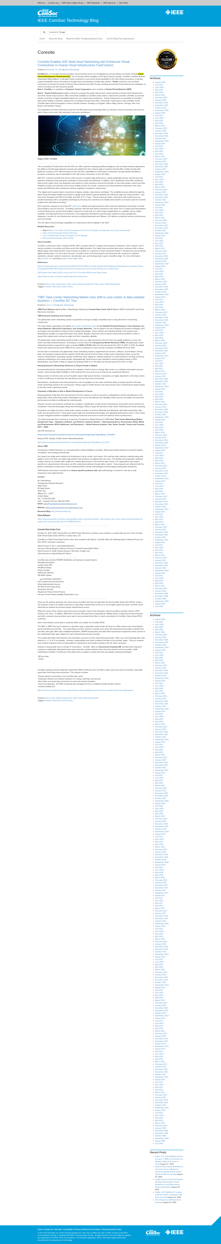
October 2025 (160, 108)
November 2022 (161, 197)
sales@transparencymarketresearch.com (60, 504)
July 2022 (159, 207)
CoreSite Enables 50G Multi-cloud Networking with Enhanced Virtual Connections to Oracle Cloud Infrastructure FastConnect (83, 63)
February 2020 (161, 282)
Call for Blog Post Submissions (120, 39)
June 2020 (159, 271)
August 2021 (160, 236)
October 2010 (160, 568)
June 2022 (159, 210)
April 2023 (159, 184)
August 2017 (160, 358)
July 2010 (159, 576)
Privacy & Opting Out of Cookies (87, 1229)
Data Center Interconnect (56, 284)
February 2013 (161, 496)
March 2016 (160, 402)
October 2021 (160, 230)
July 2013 (159, 484)
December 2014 (161, 440)
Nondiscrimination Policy (112, 1229)
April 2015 (159, 430)
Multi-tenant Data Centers (62, 287)
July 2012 (159, 514)
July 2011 (159, 545)
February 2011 (161, 558)
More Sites (123, 3)
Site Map (58, 1229)
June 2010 (159, 578)
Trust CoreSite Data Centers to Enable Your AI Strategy (65, 235)
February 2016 (161, 404)
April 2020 (159, 276)
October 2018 (160, 322)
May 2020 (159, 274)
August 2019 (160, 297)
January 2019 (160, 315)
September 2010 (162, 570)
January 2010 (160, 591)
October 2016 (160, 384)
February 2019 (161, 312)
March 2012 (160, 524)
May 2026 (159, 90)
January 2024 (160, 161)
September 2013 (162, 478)
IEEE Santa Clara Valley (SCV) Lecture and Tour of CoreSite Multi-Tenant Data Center (72, 273)
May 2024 (159, 151)
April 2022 (159, 215)
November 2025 (161, 105)
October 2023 (160, 169)
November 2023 (161, 167)
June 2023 (159, 179)
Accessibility (68, 1229)
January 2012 (160, 530)
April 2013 (159, 491)
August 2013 (160, 481)
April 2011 (159, 553)
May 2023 (159, 182)
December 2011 (161, 532)
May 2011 (159, 550)
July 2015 (159, 422)
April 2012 (159, 522)
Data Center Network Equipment (80, 284)
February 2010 (161, 588)
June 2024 (159, 149)
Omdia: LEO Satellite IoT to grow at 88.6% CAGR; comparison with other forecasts (168, 1194)
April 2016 (159, 399)
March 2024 (160, 156)
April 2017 (159, 368)
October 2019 (160, 292)
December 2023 (161, 164)
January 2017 (160, 376)
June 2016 (159, 394)
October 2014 (160, 445)
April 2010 (159, 583)
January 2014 (160, 468)
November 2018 (161, 320)
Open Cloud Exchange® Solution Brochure (60, 233)
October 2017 (160, 353)
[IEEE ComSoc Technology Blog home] (48, 13)
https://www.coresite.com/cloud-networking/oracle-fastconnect (62, 276)
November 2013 (161, 473)
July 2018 (159, 330)
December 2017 (161, 348)
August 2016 (160, 389)
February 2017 (161, 374)
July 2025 (159, 115)
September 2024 (162, 141)
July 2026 (159, 85)
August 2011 (160, 542)
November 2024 (161, 136)
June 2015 (159, 425)
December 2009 (161, 593)
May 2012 (159, 519)
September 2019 (162, 294)
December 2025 (161, 103)
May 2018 (159, 335)
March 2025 (160, 126)
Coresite (47, 287)
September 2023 (162, 172)
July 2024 (159, 146)
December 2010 (161, 563)
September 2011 (161, 540)
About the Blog (55, 39)
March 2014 (160, 463)
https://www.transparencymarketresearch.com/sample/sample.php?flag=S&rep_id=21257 (74, 442)
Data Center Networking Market (107, 284)
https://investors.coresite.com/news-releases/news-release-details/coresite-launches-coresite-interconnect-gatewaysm (85, 690)
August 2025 (160, 113)
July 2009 (159, 606)
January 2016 (160, 407)
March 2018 (160, 340)
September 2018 (162, 325)
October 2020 (160, 261)
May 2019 (159, 305)
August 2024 (160, 144)
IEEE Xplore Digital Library (72, 3)
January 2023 (160, 192)
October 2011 (160, 537)
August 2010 (160, 573)
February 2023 (161, 190)
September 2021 (162, 233)
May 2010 (159, 581)
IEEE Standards (93, 3)
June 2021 (159, 241)
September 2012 (162, 509)
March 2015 (160, 432)
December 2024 (161, 133)
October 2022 (160, 200)
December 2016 (161, 379)
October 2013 (160, 476)
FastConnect (76, 206)
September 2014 (162, 448)
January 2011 (160, 560)
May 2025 (159, 121)
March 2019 (160, 310)
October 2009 (160, 599)
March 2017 (160, 371)
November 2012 (161, 504)
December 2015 (161, 409)
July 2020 (159, 269)
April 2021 (159, 246)
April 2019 (159, 307)
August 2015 (160, 420)
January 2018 (160, 345)
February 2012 (161, 527)
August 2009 (160, 604)
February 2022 (161, 220)
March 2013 (160, 494)
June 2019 (159, 302)
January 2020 (160, 284)
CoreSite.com (46, 258)
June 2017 (159, 363)
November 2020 (161, 259)
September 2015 (162, 417)
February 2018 (161, 343)
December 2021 (161, 225)
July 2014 (159, 453)
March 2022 (160, 218)
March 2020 (160, 279)
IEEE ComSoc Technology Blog (68, 20)
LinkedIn (69, 258)
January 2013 (160, 499)
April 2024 (159, 154)
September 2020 (162, 264)
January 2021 (160, 253)
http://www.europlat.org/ (61, 511)
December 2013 (161, 471)
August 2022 (160, 205)
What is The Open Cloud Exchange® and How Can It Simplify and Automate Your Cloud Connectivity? (89, 230)
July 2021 (159, 238)
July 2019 (159, 299)
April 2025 (159, 123)
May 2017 (159, 366)
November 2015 (161, 412)
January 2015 (160, 438)
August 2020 (160, 266)
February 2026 (161, 98)
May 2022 (159, 213)
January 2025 (160, 131)
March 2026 (160, 95)
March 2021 (160, 248)
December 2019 (161, 287)
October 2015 (160, 415)
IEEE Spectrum (109, 3)
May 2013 (159, 489)
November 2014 (161, 443)
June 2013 (159, 486)
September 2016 (162, 386)
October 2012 (160, 507)
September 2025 (162, 110)
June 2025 (159, 118)
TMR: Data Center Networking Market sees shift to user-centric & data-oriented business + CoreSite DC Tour (91, 298)
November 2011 (161, 535)
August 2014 (160, 450)
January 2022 (160, 223)
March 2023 (160, 187)
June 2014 (159, 455)
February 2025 (161, 128)
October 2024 (160, 138)
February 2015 (161, 435)
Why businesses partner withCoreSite (58, 238)
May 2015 (159, 427)
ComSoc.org (53, 3)
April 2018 (159, 338)
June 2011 (159, 547)
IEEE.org (41, 3)
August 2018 (160, 328)
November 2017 (161, 351)
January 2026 (160, 100)
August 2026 (160, 82)
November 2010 (161, 565)
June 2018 (159, 333)
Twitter (80, 258)
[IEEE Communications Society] (153, 1233)
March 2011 (160, 555)
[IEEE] (172, 12)
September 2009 (162, 601)
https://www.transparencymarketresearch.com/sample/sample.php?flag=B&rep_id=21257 (76, 435)
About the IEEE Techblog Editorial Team (84, 39)
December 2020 (161, 256)
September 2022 (162, 202)
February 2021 (161, 251)
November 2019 (161, 289)
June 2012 (159, 517)
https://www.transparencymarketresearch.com (64, 507)
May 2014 (159, 458)
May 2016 (159, 397)
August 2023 (160, 174)
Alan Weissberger (72, 70)
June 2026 (159, 87)
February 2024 (161, 159)
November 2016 (161, 381)
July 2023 (159, 177)
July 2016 (159, 392)
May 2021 (159, 243)
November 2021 (161, 228)
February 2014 (161, 466)
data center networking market (83, 326)
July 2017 (159, 361)
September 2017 (162, 356)
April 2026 (159, 92)
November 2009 (161, 596)
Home (42, 39)
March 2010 (160, 586)
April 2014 (159, 461)
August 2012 (160, 512)
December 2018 (161, 317)
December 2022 (161, 195)
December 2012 (161, 501)
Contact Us (48, 1229)
